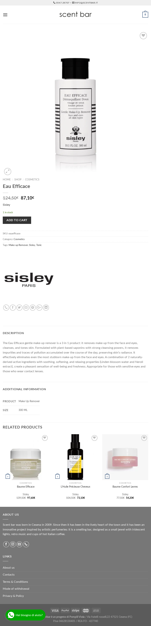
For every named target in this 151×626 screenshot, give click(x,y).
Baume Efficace (25, 486)
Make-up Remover (18, 245)
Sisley (6, 204)
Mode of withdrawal (16, 588)
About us (9, 567)
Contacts (9, 574)
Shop (17, 179)
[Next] (148, 470)
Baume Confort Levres (125, 486)
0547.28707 (62, 3)
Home (7, 179)
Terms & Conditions (15, 581)
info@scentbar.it (86, 3)
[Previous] (3, 470)
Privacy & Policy (13, 595)
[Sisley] (28, 279)
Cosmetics (32, 179)
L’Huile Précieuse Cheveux (75, 486)
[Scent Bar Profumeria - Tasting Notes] (75, 15)
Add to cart (16, 220)
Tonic (39, 245)
